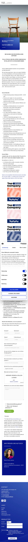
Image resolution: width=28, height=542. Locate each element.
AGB (2, 509)
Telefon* (6, 337)
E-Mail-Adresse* (17, 337)
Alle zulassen (14, 289)
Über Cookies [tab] (23, 247)
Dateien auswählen (14, 381)
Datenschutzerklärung (15, 419)
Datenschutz (4, 513)
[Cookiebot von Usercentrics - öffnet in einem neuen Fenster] (20, 244)
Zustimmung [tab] (5, 247)
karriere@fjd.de (7, 45)
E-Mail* (2, 526)
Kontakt (3, 507)
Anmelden (12, 538)
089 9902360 (6, 495)
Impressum (3, 511)
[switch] (24, 275)
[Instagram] (2, 501)
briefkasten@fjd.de (9, 496)
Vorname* (6, 330)
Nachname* (16, 330)
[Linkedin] (5, 501)
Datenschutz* (4, 531)
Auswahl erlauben (14, 293)
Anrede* (3, 521)
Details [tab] (14, 247)
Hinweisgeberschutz (5, 514)
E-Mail (16, 426)
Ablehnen (14, 297)
